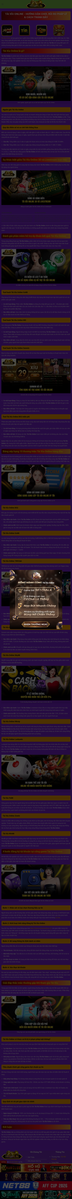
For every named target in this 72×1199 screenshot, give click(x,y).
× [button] (59, 572)
